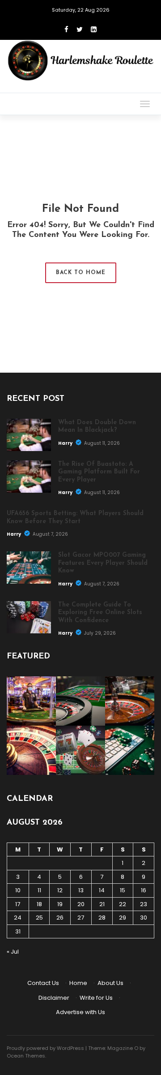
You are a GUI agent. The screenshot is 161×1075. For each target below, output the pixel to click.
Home (78, 983)
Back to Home (81, 272)
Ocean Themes (26, 1055)
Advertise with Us (80, 1012)
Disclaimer (53, 997)
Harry (65, 443)
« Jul (13, 951)
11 (39, 890)
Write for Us (96, 997)
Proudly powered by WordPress (45, 1048)
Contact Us (43, 983)
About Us (110, 983)
